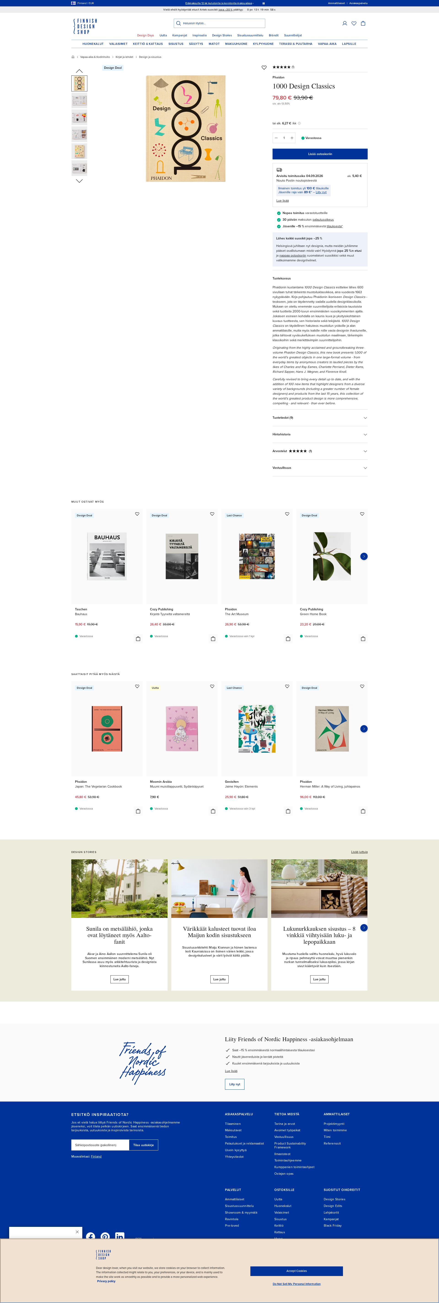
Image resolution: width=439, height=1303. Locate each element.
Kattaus (279, 1232)
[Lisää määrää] (292, 138)
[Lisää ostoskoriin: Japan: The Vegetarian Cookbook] (138, 811)
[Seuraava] (364, 927)
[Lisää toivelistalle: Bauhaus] (137, 514)
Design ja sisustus (150, 57)
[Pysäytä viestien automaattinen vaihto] (264, 3)
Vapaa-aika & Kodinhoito (95, 57)
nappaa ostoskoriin (292, 255)
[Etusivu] (73, 57)
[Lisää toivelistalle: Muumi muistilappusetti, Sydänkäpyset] (212, 686)
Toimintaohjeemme (288, 1160)
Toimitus (231, 1137)
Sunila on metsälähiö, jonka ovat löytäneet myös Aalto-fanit (119, 935)
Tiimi (327, 1137)
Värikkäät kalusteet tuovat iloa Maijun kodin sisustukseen (219, 932)
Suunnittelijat (293, 35)
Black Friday (333, 1226)
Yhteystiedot (234, 1157)
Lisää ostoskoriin (320, 154)
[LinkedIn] (119, 1236)
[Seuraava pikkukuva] (79, 181)
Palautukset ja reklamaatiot (244, 1143)
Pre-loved (232, 1226)
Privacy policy (106, 1281)
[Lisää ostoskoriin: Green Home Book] (363, 638)
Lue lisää (231, 1071)
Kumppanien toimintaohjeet (294, 1167)
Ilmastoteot (282, 1154)
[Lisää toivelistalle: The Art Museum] (287, 514)
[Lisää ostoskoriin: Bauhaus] (138, 638)
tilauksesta (334, 226)
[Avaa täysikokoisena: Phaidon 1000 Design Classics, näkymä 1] (186, 128)
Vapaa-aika (327, 44)
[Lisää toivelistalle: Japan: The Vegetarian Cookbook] (137, 686)
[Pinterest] (105, 1236)
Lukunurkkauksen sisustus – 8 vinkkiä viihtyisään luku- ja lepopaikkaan (319, 935)
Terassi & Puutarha (296, 44)
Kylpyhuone (263, 44)
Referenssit (332, 1143)
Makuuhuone (236, 44)
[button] (344, 23)
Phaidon (278, 77)
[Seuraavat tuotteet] (364, 556)
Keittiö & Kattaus (148, 44)
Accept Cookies (296, 1271)
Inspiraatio (200, 35)
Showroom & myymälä (241, 1213)
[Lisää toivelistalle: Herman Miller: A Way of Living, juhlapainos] (362, 686)
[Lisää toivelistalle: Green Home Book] (362, 514)
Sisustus (176, 44)
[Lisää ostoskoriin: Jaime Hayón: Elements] (288, 811)
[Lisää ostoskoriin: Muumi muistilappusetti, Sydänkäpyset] (213, 811)
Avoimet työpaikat (287, 1130)
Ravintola (231, 1219)
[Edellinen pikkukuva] (79, 71)
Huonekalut (93, 44)
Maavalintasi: (80, 1156)
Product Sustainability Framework (290, 1145)
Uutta (163, 35)
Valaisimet (118, 44)
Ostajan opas (284, 1174)
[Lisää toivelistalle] (264, 67)
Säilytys (196, 44)
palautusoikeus (323, 220)
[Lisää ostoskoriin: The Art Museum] (288, 638)
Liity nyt (321, 192)
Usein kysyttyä (235, 1150)
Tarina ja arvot (284, 1124)
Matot (214, 44)
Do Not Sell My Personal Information (297, 1284)
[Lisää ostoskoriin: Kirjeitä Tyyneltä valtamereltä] (213, 638)
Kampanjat (179, 35)
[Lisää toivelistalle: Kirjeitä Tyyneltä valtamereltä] (212, 514)
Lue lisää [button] (282, 201)
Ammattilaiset (234, 1199)
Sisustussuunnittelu (250, 35)
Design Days (145, 35)
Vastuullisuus (284, 1137)
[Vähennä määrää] (276, 138)
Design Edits (333, 1206)
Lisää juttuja (359, 852)
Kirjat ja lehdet (124, 57)
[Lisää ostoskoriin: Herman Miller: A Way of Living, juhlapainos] (363, 811)
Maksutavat (233, 1130)
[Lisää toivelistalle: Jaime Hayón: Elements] (287, 686)
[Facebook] (90, 1236)
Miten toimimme (335, 1130)
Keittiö (279, 1226)
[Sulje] (77, 1232)
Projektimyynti (334, 1124)
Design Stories (222, 35)
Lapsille (349, 44)
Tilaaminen (233, 1124)
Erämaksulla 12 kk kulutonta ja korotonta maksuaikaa (218, 3)
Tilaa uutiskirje (143, 1145)
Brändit (274, 35)
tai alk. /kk (284, 123)
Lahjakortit (331, 1213)
